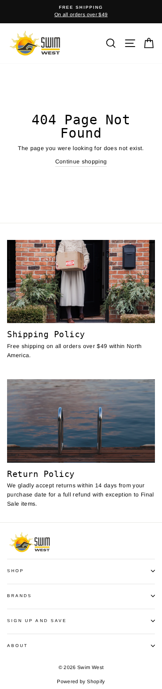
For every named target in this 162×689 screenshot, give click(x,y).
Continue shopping (81, 161)
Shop (15, 570)
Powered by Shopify (81, 681)
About (17, 645)
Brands (19, 595)
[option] (81, 11)
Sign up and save (37, 620)
